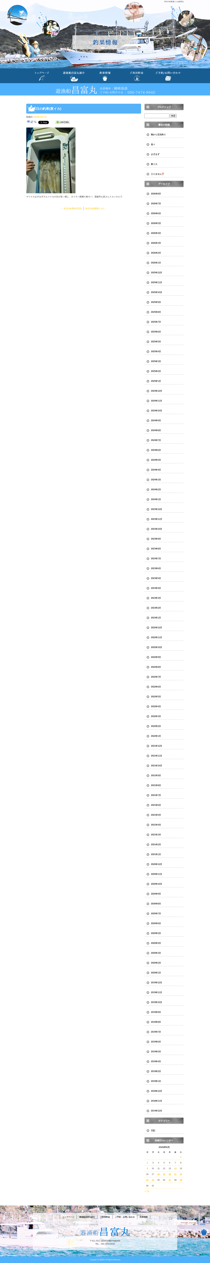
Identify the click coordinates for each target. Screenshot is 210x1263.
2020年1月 (156, 972)
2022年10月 (156, 647)
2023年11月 (156, 519)
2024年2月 (156, 489)
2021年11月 (156, 756)
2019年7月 (156, 1032)
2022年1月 (156, 736)
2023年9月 (156, 539)
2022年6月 (156, 686)
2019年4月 (156, 1061)
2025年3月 (156, 361)
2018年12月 (156, 1091)
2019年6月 (156, 1041)
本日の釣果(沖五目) (71, 208)
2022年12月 (156, 627)
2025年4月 (156, 351)
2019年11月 (156, 992)
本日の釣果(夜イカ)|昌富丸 (174, 1)
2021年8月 (156, 785)
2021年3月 (156, 834)
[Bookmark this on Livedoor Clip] (32, 122)
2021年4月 (156, 825)
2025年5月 (156, 341)
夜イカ (154, 164)
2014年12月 (156, 1111)
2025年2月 (156, 371)
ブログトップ (164, 107)
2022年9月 (156, 657)
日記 (153, 1130)
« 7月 (147, 1191)
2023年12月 (156, 509)
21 (175, 1174)
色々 (153, 144)
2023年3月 (156, 598)
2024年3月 (156, 479)
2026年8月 (156, 193)
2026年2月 (156, 253)
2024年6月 (156, 450)
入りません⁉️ (157, 174)
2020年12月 (156, 864)
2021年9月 (156, 775)
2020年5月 (156, 933)
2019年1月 (156, 1081)
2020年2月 (156, 963)
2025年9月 (156, 302)
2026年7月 (156, 203)
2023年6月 (156, 568)
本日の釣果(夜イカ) (95, 208)
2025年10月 (156, 292)
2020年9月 (156, 894)
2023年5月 (156, 578)
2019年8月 (156, 1022)
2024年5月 (156, 460)
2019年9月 (156, 1012)
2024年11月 (156, 401)
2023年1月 (156, 617)
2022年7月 (156, 677)
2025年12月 (156, 272)
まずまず (155, 154)
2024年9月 (156, 420)
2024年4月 (156, 470)
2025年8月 (156, 312)
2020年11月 (156, 874)
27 (170, 1180)
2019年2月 (156, 1071)
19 (164, 1174)
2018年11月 (156, 1101)
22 (181, 1174)
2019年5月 (156, 1051)
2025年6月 (156, 332)
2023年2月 (156, 608)
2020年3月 (156, 953)
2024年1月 (156, 499)
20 (170, 1174)
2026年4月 (156, 233)
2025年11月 (156, 282)
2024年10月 (156, 410)
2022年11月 (156, 637)
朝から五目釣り (158, 134)
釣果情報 (105, 75)
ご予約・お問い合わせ (168, 75)
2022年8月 (156, 667)
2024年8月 (156, 430)
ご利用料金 (136, 75)
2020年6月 (156, 923)
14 (175, 1168)
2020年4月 (156, 943)
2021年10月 (156, 765)
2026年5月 (156, 223)
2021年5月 (156, 815)
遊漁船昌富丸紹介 (73, 75)
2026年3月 (156, 243)
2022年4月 (156, 706)
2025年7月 (156, 322)
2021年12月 (156, 746)
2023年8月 (156, 548)
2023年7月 (156, 558)
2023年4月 (156, 588)
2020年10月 (156, 884)
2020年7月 (156, 913)
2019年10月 (156, 1002)
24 (153, 1180)
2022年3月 (156, 716)
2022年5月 (156, 696)
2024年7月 (156, 440)
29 (181, 1180)
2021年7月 (156, 795)
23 (147, 1180)
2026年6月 (156, 213)
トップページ (42, 75)
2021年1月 (156, 854)
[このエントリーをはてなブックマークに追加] (28, 122)
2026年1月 (156, 262)
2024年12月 (156, 391)
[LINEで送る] (62, 122)
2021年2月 (156, 844)
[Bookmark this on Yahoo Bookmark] (35, 122)
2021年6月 (156, 805)
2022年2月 (156, 726)
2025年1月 (156, 381)
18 (158, 1174)
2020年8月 (156, 903)
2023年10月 (156, 529)
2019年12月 (156, 982)
